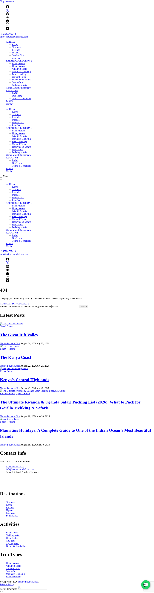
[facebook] (7, 7)
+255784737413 (8, 34)
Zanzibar (16, 58)
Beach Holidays (19, 74)
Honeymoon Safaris (21, 79)
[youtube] (7, 29)
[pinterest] (7, 14)
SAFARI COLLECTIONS (19, 60)
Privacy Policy (7, 584)
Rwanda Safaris (7, 393)
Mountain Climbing (21, 71)
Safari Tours (12, 532)
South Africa (18, 55)
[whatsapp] (7, 21)
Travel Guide (6, 326)
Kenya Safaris (6, 371)
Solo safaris (17, 82)
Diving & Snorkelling (16, 546)
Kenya (15, 44)
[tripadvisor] (7, 18)
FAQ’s (15, 93)
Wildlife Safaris (19, 69)
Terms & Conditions (21, 98)
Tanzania (16, 47)
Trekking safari (13, 535)
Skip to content (7, 1)
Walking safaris (19, 85)
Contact (9, 104)
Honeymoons (18, 66)
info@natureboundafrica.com (14, 36)
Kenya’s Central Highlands (24, 379)
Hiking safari (12, 538)
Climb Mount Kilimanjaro (18, 87)
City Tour (10, 540)
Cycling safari (12, 543)
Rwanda (16, 50)
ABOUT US (12, 90)
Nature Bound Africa (28, 581)
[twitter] (7, 11)
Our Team (17, 96)
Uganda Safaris (23, 393)
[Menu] (1, 177)
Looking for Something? (11, 306)
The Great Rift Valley (19, 335)
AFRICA (10, 42)
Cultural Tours (19, 77)
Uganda (16, 52)
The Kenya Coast (15, 357)
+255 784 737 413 (15, 466)
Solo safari (11, 571)
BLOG (9, 101)
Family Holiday (13, 576)
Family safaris (18, 63)
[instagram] (7, 25)
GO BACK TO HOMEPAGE (14, 303)
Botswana (10, 513)
